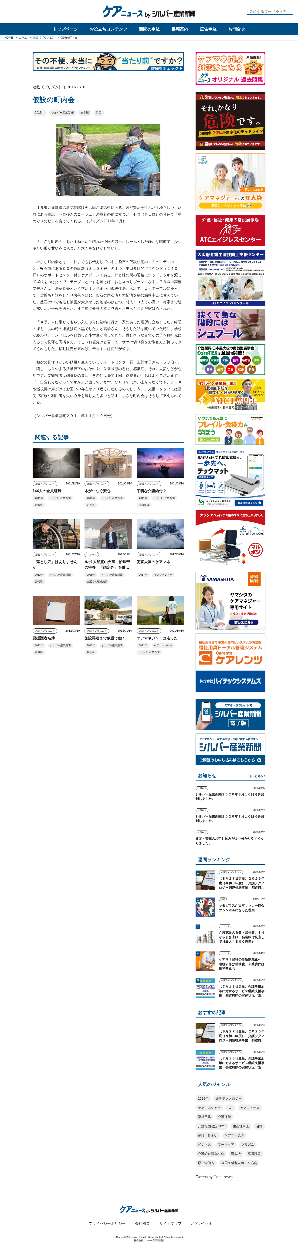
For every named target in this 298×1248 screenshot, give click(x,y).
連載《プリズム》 (45, 483)
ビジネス (204, 1144)
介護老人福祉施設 (97, 581)
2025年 (91, 574)
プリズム (247, 1144)
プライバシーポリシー (107, 1223)
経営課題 (254, 1154)
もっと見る (256, 776)
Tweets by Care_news (214, 1177)
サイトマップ (170, 1223)
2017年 (143, 574)
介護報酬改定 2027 (212, 1126)
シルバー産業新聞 (62, 112)
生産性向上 (241, 1126)
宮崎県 (39, 581)
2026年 (203, 1098)
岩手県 (85, 112)
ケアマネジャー (163, 574)
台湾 (259, 1126)
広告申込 (208, 29)
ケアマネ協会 (234, 1135)
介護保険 (144, 505)
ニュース (92, 554)
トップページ (65, 29)
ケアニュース (250, 1108)
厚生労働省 (206, 1163)
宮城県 (39, 505)
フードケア (226, 1144)
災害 (99, 112)
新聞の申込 (149, 29)
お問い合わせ (202, 1223)
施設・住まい (207, 1135)
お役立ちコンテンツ (108, 29)
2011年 (39, 112)
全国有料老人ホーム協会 (239, 1163)
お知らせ (202, 788)
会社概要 (142, 1223)
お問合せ (236, 29)
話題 (222, 899)
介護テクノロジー (229, 1098)
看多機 (236, 1154)
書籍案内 (180, 29)
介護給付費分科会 (211, 1154)
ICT (230, 1108)
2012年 (39, 645)
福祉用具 (204, 1117)
